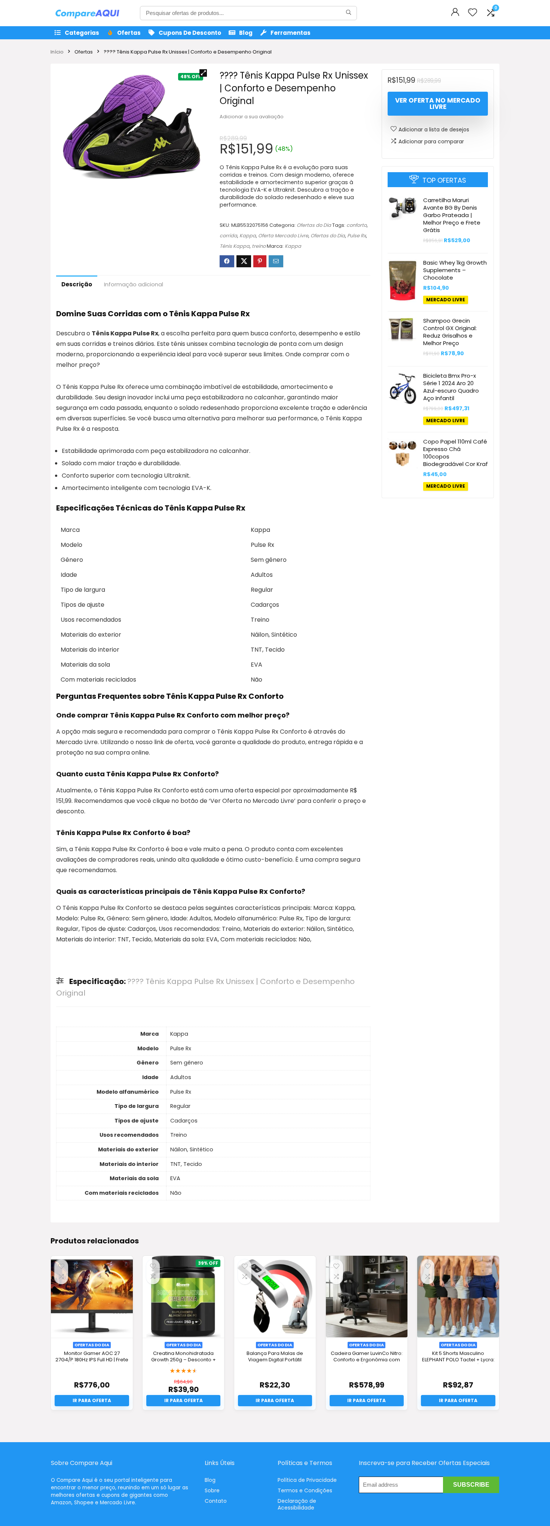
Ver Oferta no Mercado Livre (437, 103)
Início (57, 51)
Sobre (212, 1490)
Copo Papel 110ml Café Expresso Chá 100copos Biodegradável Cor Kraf (455, 453)
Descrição (76, 284)
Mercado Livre (445, 299)
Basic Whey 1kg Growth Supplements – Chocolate (455, 270)
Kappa (247, 235)
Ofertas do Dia (314, 225)
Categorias (82, 33)
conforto (356, 225)
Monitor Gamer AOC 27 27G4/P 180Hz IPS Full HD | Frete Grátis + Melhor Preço (91, 1360)
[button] (203, 73)
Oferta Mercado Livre (283, 235)
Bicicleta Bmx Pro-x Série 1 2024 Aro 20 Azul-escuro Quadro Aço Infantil (451, 387)
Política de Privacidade (307, 1480)
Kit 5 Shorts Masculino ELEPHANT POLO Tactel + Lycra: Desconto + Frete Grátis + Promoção (458, 1363)
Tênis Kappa (235, 246)
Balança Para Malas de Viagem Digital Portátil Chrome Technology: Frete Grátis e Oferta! (274, 1363)
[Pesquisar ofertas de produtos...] (348, 13)
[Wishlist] (472, 13)
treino (259, 246)
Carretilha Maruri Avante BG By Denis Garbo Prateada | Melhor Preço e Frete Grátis (451, 215)
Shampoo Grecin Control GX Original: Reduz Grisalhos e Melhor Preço (450, 332)
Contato (216, 1501)
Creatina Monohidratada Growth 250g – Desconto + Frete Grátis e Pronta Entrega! (183, 1360)
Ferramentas (291, 33)
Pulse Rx (356, 235)
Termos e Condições (305, 1490)
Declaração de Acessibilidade (297, 1504)
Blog (246, 33)
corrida (228, 235)
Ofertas (129, 33)
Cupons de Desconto (190, 33)
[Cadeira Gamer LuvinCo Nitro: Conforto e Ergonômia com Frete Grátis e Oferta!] (366, 1296)
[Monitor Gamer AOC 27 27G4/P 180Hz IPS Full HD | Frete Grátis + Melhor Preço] (91, 1296)
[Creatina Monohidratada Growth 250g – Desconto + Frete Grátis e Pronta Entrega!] (183, 1296)
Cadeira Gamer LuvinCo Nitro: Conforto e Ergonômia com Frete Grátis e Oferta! (367, 1360)
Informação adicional (133, 284)
